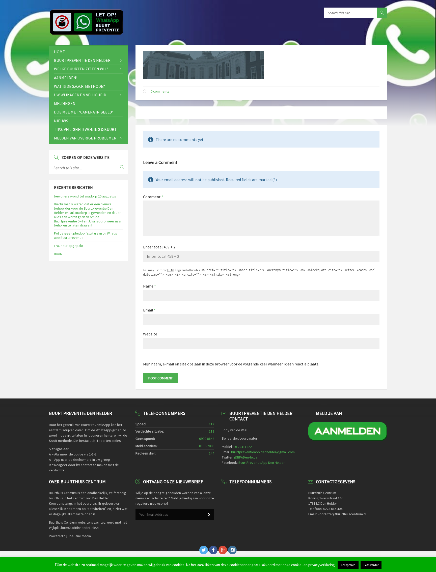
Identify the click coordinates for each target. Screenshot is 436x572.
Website (150, 333)
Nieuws (61, 120)
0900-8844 (206, 438)
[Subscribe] (209, 515)
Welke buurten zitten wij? (81, 68)
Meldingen (64, 103)
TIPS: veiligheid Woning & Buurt (85, 129)
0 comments (160, 91)
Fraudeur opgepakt (68, 245)
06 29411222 (242, 446)
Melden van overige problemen (85, 137)
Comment (153, 196)
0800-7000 (206, 446)
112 (211, 424)
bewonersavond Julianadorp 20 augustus (85, 196)
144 (211, 453)
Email (149, 309)
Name (149, 286)
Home (59, 51)
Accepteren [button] (348, 565)
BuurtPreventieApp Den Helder (261, 462)
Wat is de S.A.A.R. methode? (79, 86)
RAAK (58, 253)
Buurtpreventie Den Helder (82, 60)
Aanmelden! (65, 77)
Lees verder (371, 565)
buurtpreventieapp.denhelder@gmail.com (263, 452)
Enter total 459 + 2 (159, 246)
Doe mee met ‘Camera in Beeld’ (83, 112)
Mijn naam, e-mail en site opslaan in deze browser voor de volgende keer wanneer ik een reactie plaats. (231, 363)
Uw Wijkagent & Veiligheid (80, 94)
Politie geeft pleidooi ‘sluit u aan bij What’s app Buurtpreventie (85, 235)
